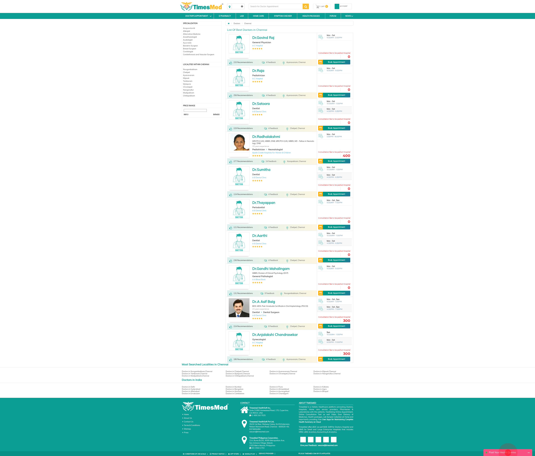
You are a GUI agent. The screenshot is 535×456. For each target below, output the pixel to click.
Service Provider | (267, 453)
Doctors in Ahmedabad (279, 389)
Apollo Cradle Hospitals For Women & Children (271, 152)
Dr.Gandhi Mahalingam (271, 268)
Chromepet (187, 87)
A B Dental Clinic (259, 111)
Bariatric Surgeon (190, 46)
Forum (333, 16)
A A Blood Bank (259, 279)
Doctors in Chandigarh (279, 393)
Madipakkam (188, 93)
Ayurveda (187, 43)
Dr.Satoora (261, 103)
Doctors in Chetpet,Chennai (237, 371)
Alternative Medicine (191, 34)
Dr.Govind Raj (263, 37)
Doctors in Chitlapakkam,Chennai (240, 376)
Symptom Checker (283, 16)
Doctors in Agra (320, 389)
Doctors (237, 23)
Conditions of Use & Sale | (196, 454)
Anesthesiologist (190, 37)
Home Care (258, 16)
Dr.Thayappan (263, 202)
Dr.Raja (258, 70)
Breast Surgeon (189, 48)
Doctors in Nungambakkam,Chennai (197, 371)
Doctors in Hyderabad (191, 389)
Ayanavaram (188, 75)
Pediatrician (258, 75)
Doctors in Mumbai (233, 387)
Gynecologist (259, 339)
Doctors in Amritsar (234, 391)
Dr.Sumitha (261, 169)
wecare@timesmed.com (328, 445)
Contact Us (188, 421)
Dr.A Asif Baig (263, 301)
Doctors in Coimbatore (235, 393)
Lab (242, 16)
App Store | (235, 454)
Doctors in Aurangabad (279, 391)
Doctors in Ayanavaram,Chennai (283, 371)
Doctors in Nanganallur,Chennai (327, 373)
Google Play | (251, 454)
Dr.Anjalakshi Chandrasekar (275, 334)
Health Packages (311, 16)
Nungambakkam (190, 69)
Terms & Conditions (192, 425)
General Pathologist (262, 276)
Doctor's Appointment (196, 16)
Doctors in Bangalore (234, 389)
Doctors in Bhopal (320, 391)
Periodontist (258, 207)
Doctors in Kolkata (321, 387)
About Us (188, 418)
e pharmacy (225, 16)
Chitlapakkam (189, 96)
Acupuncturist (189, 28)
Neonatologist (275, 149)
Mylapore (187, 84)
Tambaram (187, 81)
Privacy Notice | (219, 454)
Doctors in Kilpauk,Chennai (324, 371)
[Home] (228, 23)
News (348, 16)
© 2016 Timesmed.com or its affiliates (314, 453)
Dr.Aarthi (259, 235)
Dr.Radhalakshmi (266, 136)
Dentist (256, 108)
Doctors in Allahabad (191, 391)
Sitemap (187, 429)
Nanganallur (188, 90)
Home (186, 414)
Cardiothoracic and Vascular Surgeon (198, 54)
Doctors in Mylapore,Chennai (238, 373)
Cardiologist (188, 51)
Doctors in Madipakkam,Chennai (195, 376)
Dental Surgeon (271, 312)
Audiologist (188, 40)
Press (186, 432)
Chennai (247, 23)
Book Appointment (336, 62)
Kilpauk (186, 78)
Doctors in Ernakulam (191, 393)
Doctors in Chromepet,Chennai (282, 373)
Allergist (186, 31)
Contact (245, 403)
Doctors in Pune (276, 387)
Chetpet (186, 72)
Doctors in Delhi (188, 387)
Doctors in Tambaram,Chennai (194, 373)
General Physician (261, 42)
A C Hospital (257, 45)
